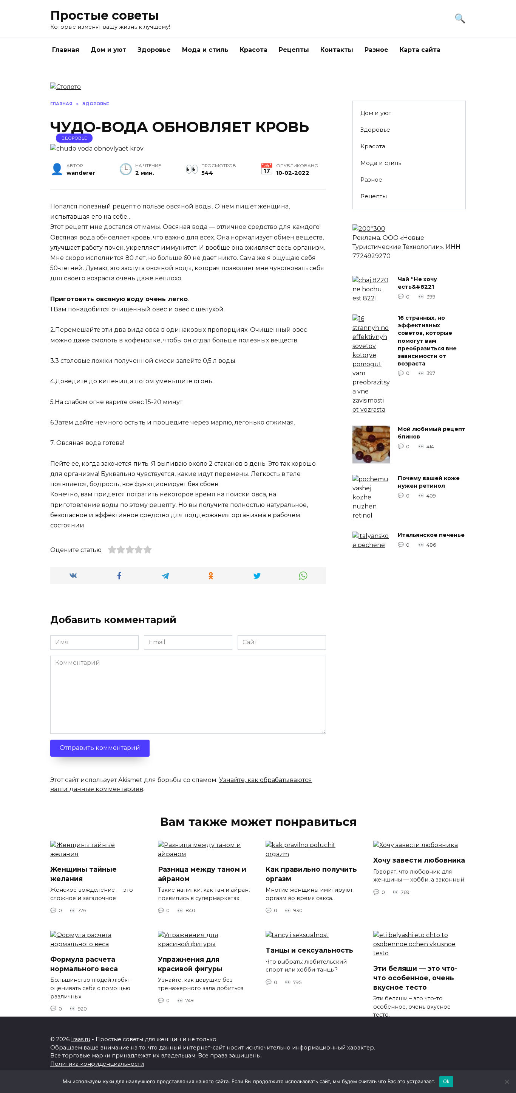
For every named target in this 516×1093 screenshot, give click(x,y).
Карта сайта (420, 49)
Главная (65, 49)
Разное (376, 49)
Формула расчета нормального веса (84, 964)
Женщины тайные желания (83, 874)
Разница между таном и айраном (202, 874)
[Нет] (506, 1081)
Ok (446, 1081)
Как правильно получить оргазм (311, 874)
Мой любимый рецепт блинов (431, 433)
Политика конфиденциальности (97, 1063)
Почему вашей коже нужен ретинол (429, 482)
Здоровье (154, 49)
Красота (253, 49)
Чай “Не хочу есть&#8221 (417, 283)
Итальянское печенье (431, 535)
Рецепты (294, 49)
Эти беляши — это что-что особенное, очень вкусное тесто (415, 977)
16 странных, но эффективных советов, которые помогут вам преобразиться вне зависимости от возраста (427, 341)
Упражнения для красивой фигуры (190, 964)
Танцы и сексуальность (309, 950)
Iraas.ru (80, 1039)
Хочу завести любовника (419, 860)
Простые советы (104, 15)
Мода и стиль (205, 49)
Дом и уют (108, 49)
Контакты (336, 49)
